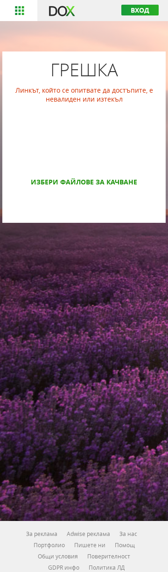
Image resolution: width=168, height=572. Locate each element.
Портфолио (49, 545)
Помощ (125, 545)
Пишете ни (89, 545)
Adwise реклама (88, 533)
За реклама (41, 533)
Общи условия (58, 556)
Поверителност (108, 556)
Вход (140, 10)
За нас (128, 533)
